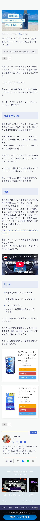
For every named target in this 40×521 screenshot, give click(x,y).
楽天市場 (23, 374)
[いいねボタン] (4, 58)
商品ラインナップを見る (19, 517)
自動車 (22, 34)
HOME (4, 508)
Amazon (23, 370)
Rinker (28, 363)
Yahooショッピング (26, 377)
